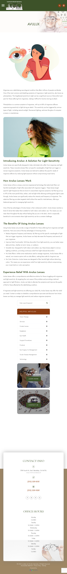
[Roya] (33, 570)
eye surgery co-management (28, 350)
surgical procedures (26, 340)
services (22, 322)
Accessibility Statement (27, 566)
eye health (23, 336)
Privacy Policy (37, 566)
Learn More (33, 379)
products (22, 345)
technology (23, 359)
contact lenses (24, 326)
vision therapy (24, 317)
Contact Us (33, 405)
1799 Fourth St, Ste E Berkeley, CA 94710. (33, 471)
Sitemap (44, 566)
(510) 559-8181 (33, 481)
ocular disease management (28, 355)
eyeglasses (23, 331)
